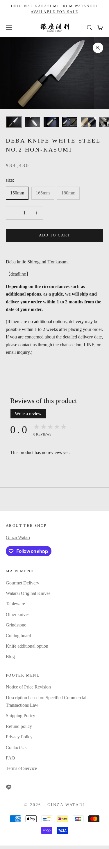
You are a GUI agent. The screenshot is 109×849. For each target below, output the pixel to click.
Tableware (15, 603)
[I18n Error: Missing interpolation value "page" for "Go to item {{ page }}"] (32, 121)
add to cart (54, 235)
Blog (10, 656)
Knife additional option (27, 646)
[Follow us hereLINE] (9, 787)
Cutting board (18, 635)
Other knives (17, 614)
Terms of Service (21, 768)
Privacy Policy (19, 736)
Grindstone (16, 624)
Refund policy (19, 726)
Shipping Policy (20, 715)
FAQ (10, 757)
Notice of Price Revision (28, 686)
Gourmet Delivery (22, 582)
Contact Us (16, 747)
